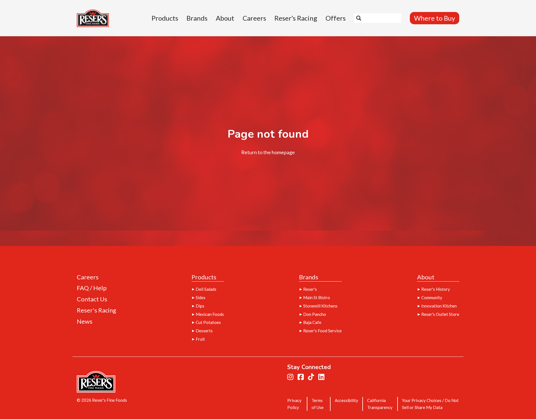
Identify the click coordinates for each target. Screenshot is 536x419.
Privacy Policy (294, 404)
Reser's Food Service (322, 330)
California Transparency (380, 404)
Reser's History (435, 289)
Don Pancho (314, 314)
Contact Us (92, 299)
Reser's (310, 289)
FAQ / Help (92, 288)
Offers (336, 18)
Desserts (204, 330)
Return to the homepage (268, 152)
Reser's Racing (96, 310)
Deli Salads (206, 289)
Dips (200, 305)
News (84, 321)
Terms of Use (318, 404)
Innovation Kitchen (439, 305)
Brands (196, 18)
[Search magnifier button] (358, 18)
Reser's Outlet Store (440, 314)
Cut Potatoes (208, 322)
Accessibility (346, 400)
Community (431, 297)
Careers (254, 18)
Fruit (200, 339)
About (225, 18)
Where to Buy (434, 18)
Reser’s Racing (295, 18)
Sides (200, 297)
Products (165, 18)
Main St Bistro (316, 297)
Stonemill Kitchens (320, 305)
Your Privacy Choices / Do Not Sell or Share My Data (430, 404)
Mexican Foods (210, 314)
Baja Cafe (312, 322)
